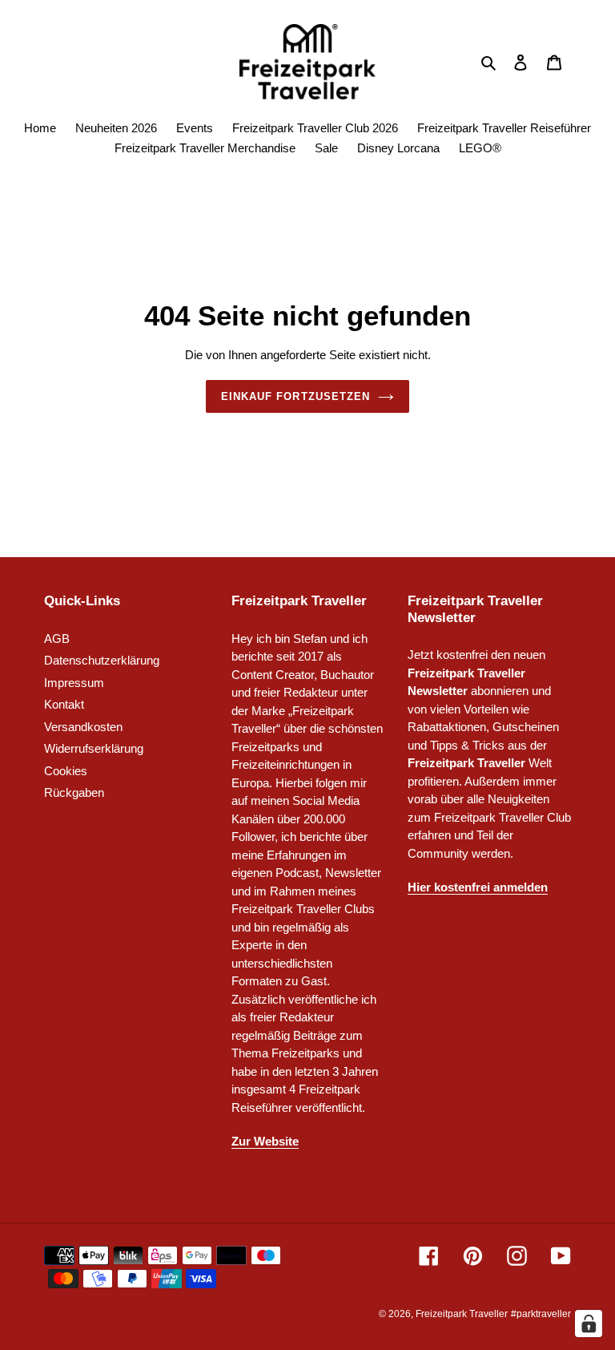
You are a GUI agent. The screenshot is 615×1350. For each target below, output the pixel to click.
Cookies (65, 771)
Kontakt (64, 704)
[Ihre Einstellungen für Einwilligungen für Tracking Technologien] (588, 1323)
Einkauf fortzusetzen (295, 396)
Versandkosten (83, 727)
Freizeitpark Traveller (462, 1314)
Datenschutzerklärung (101, 660)
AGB (57, 638)
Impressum (74, 682)
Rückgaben (74, 792)
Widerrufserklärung (93, 748)
